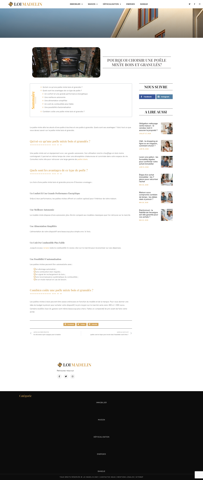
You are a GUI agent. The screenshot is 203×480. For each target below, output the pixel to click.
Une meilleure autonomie (54, 97)
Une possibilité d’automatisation (57, 107)
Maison (91, 4)
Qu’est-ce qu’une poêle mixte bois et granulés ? (62, 87)
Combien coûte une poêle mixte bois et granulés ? (64, 111)
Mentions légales (125, 477)
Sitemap (139, 477)
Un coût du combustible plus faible (59, 104)
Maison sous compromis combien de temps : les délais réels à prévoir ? (148, 195)
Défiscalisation (111, 4)
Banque (144, 4)
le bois (46, 248)
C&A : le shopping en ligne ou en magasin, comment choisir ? (148, 143)
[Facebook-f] (194, 4)
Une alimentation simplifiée (56, 100)
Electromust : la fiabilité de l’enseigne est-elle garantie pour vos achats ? (148, 213)
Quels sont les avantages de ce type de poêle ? (62, 90)
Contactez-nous (108, 477)
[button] (69, 324)
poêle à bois (82, 159)
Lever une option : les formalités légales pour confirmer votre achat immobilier (148, 160)
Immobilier (75, 4)
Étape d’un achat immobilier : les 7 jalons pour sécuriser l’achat (148, 178)
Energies (130, 4)
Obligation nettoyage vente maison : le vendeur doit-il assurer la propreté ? (148, 126)
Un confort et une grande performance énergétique (66, 94)
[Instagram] (200, 4)
